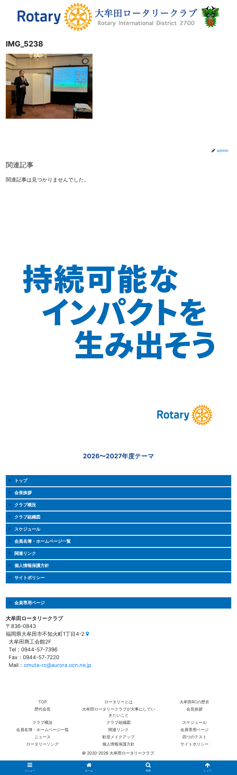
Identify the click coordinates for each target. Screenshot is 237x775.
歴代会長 (42, 709)
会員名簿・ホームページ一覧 (42, 541)
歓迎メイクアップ (118, 736)
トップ (20, 480)
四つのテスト (194, 736)
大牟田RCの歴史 (194, 701)
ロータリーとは (118, 701)
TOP (42, 701)
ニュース (42, 736)
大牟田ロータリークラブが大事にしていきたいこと (118, 712)
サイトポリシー (29, 577)
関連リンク (25, 553)
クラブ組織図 (27, 516)
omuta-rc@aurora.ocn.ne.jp (57, 665)
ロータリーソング (42, 743)
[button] (219, 592)
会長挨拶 (23, 492)
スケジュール (27, 528)
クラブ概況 (25, 504)
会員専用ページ (194, 729)
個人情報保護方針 (31, 565)
